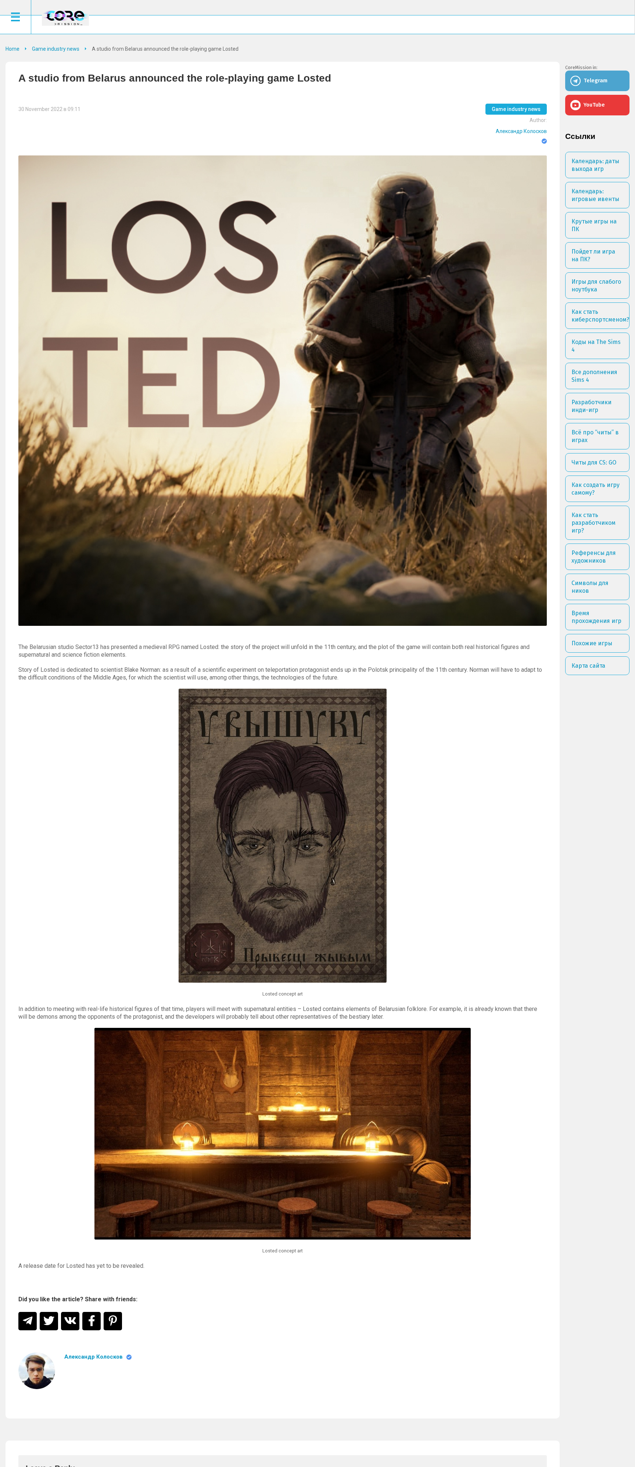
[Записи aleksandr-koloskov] (36, 1370)
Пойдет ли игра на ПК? (593, 255)
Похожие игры (591, 643)
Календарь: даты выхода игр (595, 165)
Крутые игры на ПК (594, 225)
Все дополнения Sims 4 (594, 376)
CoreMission (65, 18)
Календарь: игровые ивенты (595, 195)
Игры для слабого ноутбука (596, 285)
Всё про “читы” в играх (595, 436)
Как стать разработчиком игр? (593, 523)
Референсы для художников (593, 556)
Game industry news (516, 109)
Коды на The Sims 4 (596, 345)
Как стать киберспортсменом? (600, 315)
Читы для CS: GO (593, 462)
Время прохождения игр (596, 617)
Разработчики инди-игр (591, 406)
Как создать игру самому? (595, 488)
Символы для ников (590, 587)
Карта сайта (588, 665)
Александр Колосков (521, 131)
